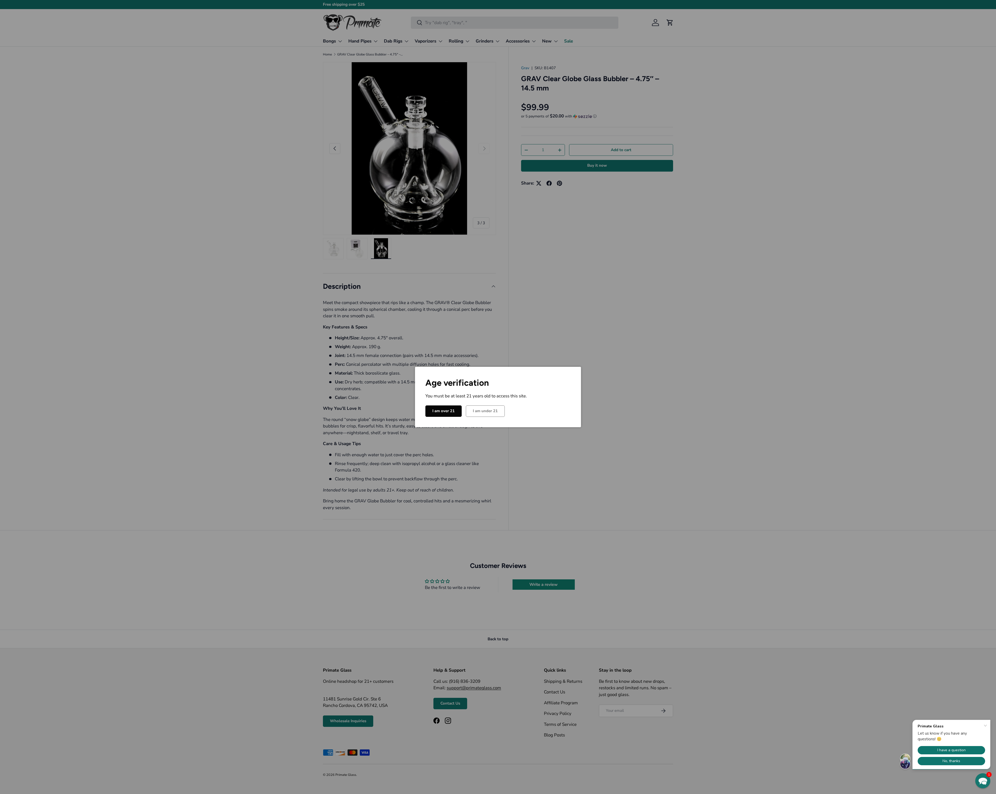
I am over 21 (443, 410)
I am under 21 (485, 410)
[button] (982, 780)
